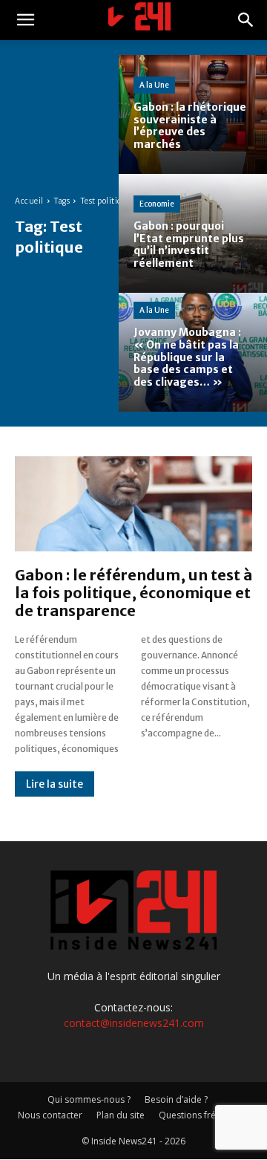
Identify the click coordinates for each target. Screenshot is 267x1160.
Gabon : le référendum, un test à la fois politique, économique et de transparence (133, 593)
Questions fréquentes (204, 1115)
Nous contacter (50, 1115)
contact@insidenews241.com (134, 1023)
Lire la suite (54, 784)
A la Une (154, 85)
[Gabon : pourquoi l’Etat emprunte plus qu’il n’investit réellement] (193, 233)
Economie (156, 204)
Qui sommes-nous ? (89, 1099)
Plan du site (120, 1115)
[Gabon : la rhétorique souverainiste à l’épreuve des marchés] (193, 114)
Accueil (29, 201)
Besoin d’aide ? (176, 1099)
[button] (25, 20)
